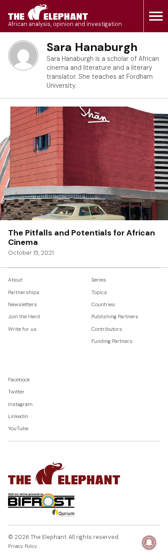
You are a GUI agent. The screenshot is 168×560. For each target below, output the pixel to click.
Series (98, 280)
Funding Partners (112, 341)
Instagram (20, 404)
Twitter (16, 392)
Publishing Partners (114, 316)
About (15, 280)
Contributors (106, 329)
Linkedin (18, 416)
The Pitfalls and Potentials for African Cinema (81, 237)
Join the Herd (24, 316)
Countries (103, 304)
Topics (99, 292)
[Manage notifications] (149, 542)
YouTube (18, 428)
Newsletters (22, 304)
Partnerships (23, 292)
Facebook (19, 379)
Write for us (22, 329)
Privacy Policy (22, 546)
